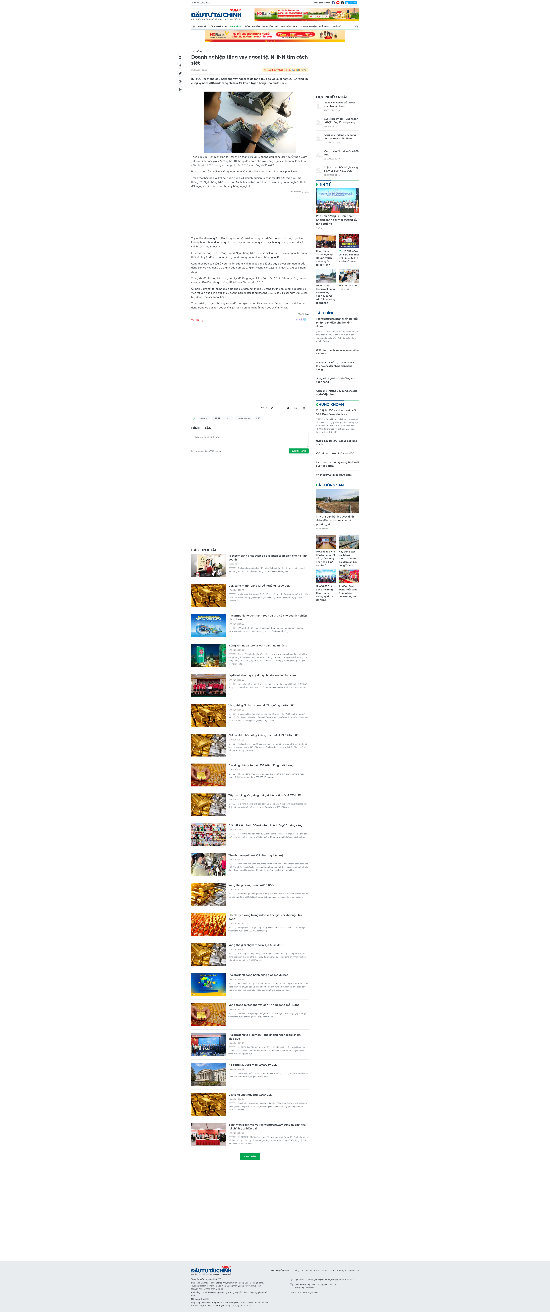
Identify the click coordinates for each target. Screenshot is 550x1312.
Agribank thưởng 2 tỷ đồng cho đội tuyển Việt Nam (262, 554)
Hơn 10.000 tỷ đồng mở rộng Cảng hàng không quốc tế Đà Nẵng (324, 593)
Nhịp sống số (270, 26)
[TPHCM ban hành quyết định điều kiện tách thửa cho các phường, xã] (337, 501)
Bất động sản (289, 26)
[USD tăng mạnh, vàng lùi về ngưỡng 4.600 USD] (208, 474)
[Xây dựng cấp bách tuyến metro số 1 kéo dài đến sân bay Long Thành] (349, 542)
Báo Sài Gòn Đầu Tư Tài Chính (216, 14)
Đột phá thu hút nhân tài (348, 287)
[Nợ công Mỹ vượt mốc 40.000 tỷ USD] (208, 953)
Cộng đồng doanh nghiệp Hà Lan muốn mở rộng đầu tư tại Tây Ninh (325, 258)
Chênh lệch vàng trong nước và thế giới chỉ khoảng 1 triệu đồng (266, 795)
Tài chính (235, 26)
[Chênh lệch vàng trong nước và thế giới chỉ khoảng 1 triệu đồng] (208, 803)
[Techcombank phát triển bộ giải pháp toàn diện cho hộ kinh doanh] (208, 444)
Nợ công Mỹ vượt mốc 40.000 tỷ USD (252, 943)
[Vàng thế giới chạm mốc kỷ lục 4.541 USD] (208, 833)
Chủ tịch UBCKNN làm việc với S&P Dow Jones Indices (336, 412)
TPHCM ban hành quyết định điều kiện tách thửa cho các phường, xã (335, 520)
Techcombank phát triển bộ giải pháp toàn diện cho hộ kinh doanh (268, 436)
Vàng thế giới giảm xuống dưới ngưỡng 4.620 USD (261, 584)
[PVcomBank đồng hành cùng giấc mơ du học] (208, 863)
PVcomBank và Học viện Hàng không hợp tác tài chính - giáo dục (265, 915)
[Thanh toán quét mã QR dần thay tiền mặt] (208, 743)
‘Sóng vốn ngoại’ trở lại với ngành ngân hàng (257, 524)
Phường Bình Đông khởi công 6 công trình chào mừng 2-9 (348, 591)
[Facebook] (333, 2)
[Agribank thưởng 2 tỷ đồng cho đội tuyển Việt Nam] (208, 564)
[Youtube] (338, 2)
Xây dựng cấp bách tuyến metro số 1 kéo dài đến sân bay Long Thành (348, 558)
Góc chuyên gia (218, 26)
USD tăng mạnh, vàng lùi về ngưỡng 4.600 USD (259, 464)
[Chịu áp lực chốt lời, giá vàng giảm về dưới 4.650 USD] (208, 624)
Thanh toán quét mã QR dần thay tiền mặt (256, 734)
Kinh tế (202, 26)
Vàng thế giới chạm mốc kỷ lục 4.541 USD (255, 824)
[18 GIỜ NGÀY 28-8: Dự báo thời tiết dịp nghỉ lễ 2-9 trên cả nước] (349, 241)
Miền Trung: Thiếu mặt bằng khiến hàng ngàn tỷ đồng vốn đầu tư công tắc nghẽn (325, 294)
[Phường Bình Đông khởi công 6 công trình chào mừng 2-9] (349, 576)
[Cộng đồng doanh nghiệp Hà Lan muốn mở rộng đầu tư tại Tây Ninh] (326, 241)
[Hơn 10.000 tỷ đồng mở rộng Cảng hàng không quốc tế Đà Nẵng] (326, 576)
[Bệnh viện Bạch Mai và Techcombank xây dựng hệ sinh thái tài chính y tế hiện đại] (208, 1013)
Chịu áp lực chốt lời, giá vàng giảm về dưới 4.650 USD (263, 614)
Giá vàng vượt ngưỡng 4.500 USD (250, 973)
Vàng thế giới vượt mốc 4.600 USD (251, 764)
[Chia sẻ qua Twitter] (180, 73)
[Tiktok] (342, 2)
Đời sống (324, 26)
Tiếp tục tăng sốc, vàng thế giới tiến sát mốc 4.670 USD (264, 674)
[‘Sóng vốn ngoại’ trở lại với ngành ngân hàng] (208, 534)
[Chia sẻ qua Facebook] (180, 65)
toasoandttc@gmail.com (308, 1085)
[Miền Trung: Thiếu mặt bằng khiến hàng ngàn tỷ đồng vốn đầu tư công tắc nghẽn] (326, 276)
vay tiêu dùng (243, 380)
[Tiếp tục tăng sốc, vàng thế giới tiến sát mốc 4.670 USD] (208, 683)
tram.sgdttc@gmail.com (348, 1063)
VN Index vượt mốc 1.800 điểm (334, 475)
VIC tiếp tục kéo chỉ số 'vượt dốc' (335, 453)
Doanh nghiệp (308, 26)
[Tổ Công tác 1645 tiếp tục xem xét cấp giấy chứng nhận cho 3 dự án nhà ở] (326, 542)
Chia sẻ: (263, 369)
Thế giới (337, 26)
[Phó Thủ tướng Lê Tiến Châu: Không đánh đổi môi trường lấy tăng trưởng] (337, 200)
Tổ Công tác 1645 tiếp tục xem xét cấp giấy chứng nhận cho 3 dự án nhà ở (326, 558)
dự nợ (228, 380)
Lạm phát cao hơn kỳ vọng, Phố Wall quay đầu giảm (337, 464)
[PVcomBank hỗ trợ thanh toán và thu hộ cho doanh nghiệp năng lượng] (208, 504)
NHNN (217, 380)
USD (258, 380)
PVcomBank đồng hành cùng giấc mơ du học (258, 854)
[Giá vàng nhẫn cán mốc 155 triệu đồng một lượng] (208, 653)
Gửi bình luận (298, 412)
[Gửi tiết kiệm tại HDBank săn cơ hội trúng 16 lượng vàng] (208, 713)
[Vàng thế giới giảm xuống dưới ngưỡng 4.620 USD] (208, 594)
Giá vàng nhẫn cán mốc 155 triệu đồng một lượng (260, 644)
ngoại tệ (204, 380)
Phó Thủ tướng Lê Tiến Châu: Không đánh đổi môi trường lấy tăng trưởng (336, 219)
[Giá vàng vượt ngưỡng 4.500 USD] (208, 983)
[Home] (193, 26)
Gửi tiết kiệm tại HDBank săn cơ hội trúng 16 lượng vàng (265, 704)
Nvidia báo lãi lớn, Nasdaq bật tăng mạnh (336, 443)
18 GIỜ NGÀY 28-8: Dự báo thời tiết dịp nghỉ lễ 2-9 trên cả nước (349, 256)
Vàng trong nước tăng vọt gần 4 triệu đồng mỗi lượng (263, 883)
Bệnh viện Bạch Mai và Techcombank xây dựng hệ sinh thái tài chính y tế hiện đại (267, 1005)
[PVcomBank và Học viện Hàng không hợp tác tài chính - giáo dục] (208, 923)
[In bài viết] (180, 89)
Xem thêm (250, 1035)
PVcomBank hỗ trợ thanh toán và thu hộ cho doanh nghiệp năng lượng (267, 496)
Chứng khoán (252, 26)
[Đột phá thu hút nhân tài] (349, 276)
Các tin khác (204, 429)
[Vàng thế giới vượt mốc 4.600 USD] (208, 773)
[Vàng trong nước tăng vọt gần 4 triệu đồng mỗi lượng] (208, 893)
